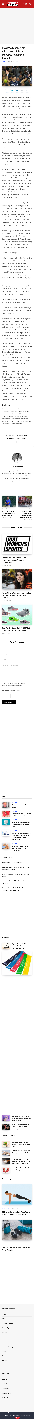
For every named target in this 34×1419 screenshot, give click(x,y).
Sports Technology (7, 1323)
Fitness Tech (6, 1208)
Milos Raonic (10, 435)
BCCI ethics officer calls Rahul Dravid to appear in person (8, 513)
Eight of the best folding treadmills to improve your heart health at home (20, 946)
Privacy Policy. (26, 1415)
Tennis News (22, 442)
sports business (22, 438)
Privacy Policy (6, 1388)
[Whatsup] (22, 91)
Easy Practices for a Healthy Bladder (21, 806)
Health (14, 802)
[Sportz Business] (12, 4)
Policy (3, 1365)
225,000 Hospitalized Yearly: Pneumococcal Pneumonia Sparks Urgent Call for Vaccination (21, 836)
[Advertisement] (17, 25)
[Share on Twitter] (12, 91)
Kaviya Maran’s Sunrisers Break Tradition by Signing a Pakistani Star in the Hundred (17, 595)
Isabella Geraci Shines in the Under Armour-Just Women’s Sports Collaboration (14, 560)
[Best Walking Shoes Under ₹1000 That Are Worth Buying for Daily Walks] (17, 614)
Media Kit (4, 1384)
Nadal (4, 258)
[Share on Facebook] (7, 91)
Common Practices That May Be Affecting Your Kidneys (21, 815)
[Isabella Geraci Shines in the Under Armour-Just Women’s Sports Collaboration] (17, 544)
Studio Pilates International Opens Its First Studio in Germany (20, 1127)
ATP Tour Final (11, 432)
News (4, 62)
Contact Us (5, 1398)
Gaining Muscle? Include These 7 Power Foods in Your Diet (21, 1144)
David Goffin (23, 432)
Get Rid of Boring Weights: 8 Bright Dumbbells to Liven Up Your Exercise (21, 1118)
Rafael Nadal (10, 438)
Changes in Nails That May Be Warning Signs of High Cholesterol (21, 848)
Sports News (11, 442)
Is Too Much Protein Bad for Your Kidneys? (21, 1169)
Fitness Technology (7, 1347)
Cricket (4, 1356)
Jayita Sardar (17, 467)
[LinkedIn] (17, 91)
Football (4, 1360)
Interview (4, 1332)
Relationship (5, 1328)
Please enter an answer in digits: (11, 690)
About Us (4, 1379)
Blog (3, 1319)
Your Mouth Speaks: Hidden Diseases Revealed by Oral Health (21, 824)
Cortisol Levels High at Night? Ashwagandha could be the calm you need (21, 1153)
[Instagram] (27, 91)
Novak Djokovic (22, 435)
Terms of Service (7, 1393)
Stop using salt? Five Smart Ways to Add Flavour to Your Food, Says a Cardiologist (21, 1161)
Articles (4, 1314)
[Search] (29, 4)
